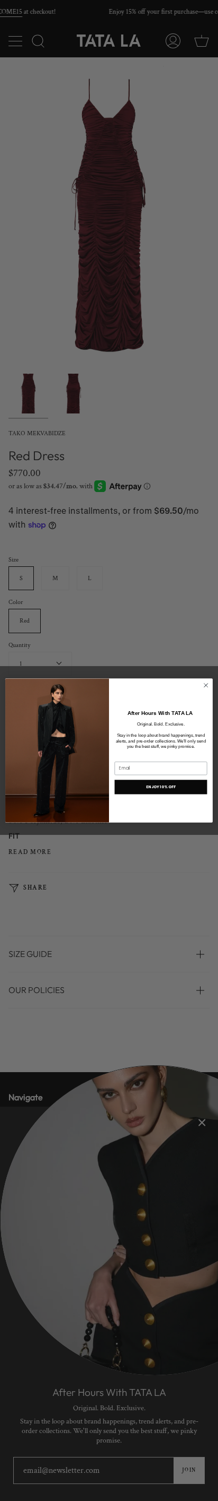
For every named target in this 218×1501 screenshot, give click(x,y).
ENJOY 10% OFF (161, 787)
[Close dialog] (206, 685)
